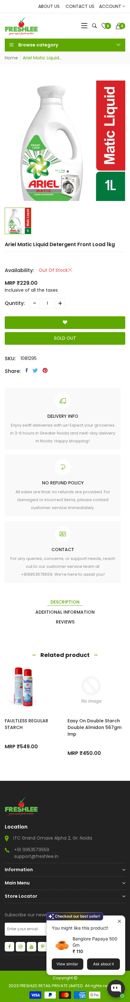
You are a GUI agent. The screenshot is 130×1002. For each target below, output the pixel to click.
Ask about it (103, 964)
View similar (67, 964)
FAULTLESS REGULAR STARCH (26, 724)
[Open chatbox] (116, 989)
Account (110, 6)
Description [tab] (65, 602)
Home (11, 58)
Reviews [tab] (65, 622)
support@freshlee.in (36, 856)
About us (49, 6)
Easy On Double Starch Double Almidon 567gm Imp (94, 727)
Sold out (65, 338)
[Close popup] (119, 921)
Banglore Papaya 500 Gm (95, 942)
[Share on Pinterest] (45, 370)
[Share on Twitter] (35, 370)
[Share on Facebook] (27, 370)
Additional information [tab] (65, 612)
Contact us (80, 6)
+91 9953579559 (31, 850)
